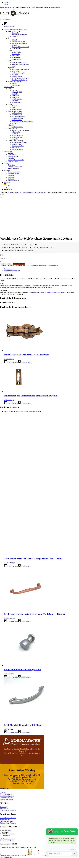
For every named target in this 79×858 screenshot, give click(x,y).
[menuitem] (41, 2)
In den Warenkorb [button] (12, 362)
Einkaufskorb (4, 808)
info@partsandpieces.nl (7, 839)
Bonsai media (32, 847)
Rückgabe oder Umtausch (8, 823)
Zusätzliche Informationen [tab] (12, 270)
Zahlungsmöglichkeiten (7, 821)
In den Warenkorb (6, 264)
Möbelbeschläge (42, 265)
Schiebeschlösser (53, 265)
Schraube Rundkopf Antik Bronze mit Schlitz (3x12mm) (45, 292)
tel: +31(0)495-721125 (7, 840)
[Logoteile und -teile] (14, 17)
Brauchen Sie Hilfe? (19, 264)
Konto (6, 4)
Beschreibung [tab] (8, 269)
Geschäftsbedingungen (7, 796)
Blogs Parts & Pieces (6, 799)
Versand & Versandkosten (8, 818)
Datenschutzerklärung (6, 797)
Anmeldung (3, 807)
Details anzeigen (26, 362)
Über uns (6, 2)
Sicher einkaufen (5, 819)
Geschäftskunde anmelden (8, 810)
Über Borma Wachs (6, 794)
